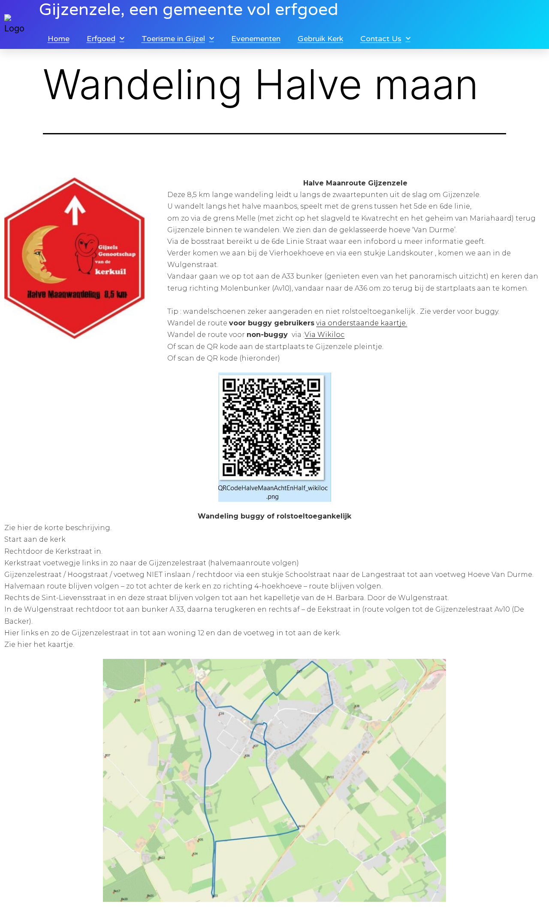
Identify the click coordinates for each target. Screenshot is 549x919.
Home (58, 38)
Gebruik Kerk (320, 38)
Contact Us (380, 38)
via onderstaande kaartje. (361, 323)
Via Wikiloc (324, 335)
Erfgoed (101, 38)
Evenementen (256, 38)
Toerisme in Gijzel (173, 38)
